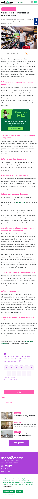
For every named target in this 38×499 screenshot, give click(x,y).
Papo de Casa (11, 9)
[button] (9, 494)
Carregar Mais (19, 443)
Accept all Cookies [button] (8, 491)
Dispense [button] (19, 491)
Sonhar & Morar (7, 2)
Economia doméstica (9, 402)
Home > (5, 9)
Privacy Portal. (7, 486)
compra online (20, 202)
